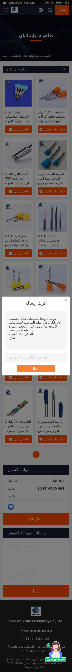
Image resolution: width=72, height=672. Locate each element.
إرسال (36, 368)
